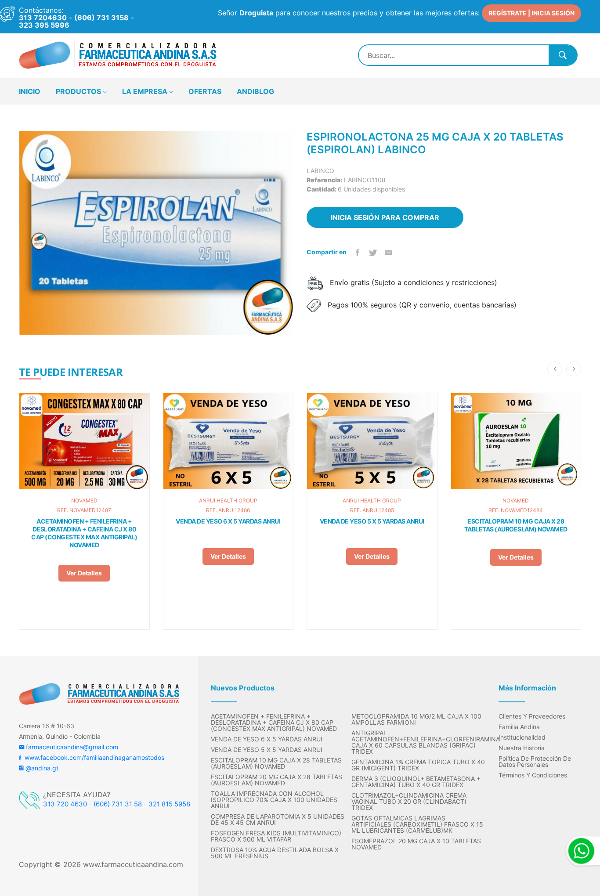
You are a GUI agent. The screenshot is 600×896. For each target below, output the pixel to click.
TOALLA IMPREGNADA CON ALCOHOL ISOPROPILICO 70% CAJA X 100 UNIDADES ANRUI (274, 800)
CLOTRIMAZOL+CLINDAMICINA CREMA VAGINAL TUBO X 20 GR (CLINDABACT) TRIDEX (408, 801)
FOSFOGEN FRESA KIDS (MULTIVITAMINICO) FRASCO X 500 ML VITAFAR (276, 836)
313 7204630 (43, 17)
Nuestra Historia (522, 748)
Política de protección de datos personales (535, 761)
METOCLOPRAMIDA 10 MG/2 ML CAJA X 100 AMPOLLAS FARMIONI (416, 719)
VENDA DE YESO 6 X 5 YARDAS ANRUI (228, 521)
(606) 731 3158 (101, 17)
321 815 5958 (169, 804)
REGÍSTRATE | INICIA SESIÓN (531, 13)
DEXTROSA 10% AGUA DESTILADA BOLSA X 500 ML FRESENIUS (275, 853)
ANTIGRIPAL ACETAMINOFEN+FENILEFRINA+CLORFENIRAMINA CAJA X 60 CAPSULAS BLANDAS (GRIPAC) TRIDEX (418, 742)
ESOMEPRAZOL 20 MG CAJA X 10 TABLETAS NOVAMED (416, 844)
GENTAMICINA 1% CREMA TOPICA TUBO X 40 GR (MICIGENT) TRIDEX (418, 765)
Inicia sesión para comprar (385, 217)
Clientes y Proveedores (532, 716)
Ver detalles (84, 573)
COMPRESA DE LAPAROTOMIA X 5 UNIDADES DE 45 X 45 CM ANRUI (277, 819)
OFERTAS (204, 91)
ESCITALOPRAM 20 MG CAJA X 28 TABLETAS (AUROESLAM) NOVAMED (276, 780)
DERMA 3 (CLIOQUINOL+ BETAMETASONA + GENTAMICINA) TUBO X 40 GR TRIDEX (416, 782)
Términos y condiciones (533, 775)
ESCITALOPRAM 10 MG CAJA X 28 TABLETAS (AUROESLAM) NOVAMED (515, 525)
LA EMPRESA (145, 91)
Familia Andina (519, 727)
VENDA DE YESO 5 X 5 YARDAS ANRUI (372, 521)
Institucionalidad (522, 737)
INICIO (29, 91)
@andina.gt (41, 768)
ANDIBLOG (255, 91)
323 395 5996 (44, 25)
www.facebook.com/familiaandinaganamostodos (92, 757)
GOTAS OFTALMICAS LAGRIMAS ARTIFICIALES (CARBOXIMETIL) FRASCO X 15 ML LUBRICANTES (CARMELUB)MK (417, 824)
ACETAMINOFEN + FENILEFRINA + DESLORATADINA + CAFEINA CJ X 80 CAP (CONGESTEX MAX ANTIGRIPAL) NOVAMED (84, 533)
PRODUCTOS (79, 91)
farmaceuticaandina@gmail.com (71, 747)
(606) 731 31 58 (118, 804)
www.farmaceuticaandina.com (132, 864)
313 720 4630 (65, 804)
